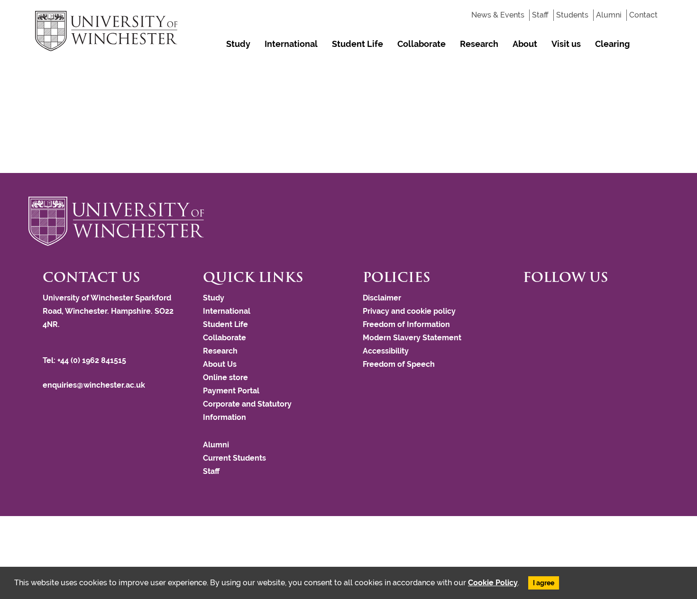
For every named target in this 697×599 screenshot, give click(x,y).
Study (238, 44)
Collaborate (421, 44)
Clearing (612, 44)
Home (88, 76)
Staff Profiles (292, 76)
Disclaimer (382, 297)
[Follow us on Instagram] (534, 302)
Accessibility (386, 350)
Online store (225, 377)
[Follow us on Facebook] (525, 302)
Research (479, 44)
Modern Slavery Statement (412, 337)
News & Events (497, 14)
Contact (643, 14)
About (525, 44)
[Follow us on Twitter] (530, 302)
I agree (543, 583)
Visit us (566, 44)
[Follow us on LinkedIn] (544, 302)
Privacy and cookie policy (409, 311)
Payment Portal (231, 390)
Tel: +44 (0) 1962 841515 (85, 360)
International (291, 44)
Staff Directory (246, 76)
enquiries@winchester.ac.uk (94, 385)
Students (572, 14)
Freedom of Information (406, 324)
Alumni (609, 14)
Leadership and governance (179, 76)
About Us (119, 76)
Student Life (357, 44)
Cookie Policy (493, 582)
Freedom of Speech (399, 364)
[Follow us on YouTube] (539, 302)
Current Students (234, 458)
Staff (540, 14)
